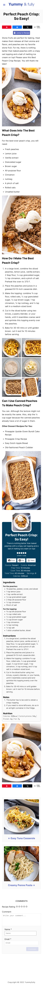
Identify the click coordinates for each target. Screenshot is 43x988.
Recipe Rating (8, 907)
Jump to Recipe (23, 33)
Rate (32, 560)
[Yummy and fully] (21, 4)
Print (12, 560)
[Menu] (4, 5)
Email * (8, 939)
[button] (18, 553)
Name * (8, 929)
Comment (6, 912)
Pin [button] (22, 560)
